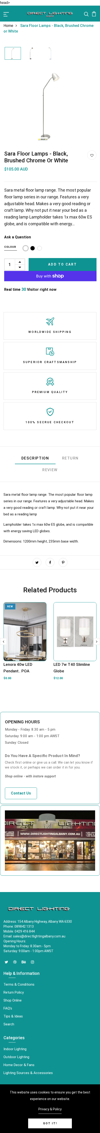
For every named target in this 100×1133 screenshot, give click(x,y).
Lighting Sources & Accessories (28, 1073)
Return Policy (13, 992)
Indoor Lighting (15, 1049)
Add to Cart (62, 264)
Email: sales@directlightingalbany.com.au (34, 936)
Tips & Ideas (13, 1016)
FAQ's (7, 1008)
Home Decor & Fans (18, 1065)
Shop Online (12, 1000)
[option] (12, 54)
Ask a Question (17, 237)
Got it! (50, 1123)
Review (50, 470)
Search (8, 1024)
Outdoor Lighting (16, 1057)
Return (70, 458)
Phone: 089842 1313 (18, 926)
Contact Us (21, 793)
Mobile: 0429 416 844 (19, 931)
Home (8, 25)
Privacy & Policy (50, 1109)
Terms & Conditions (18, 984)
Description (35, 458)
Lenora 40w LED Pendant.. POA (17, 667)
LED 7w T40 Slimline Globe (71, 667)
